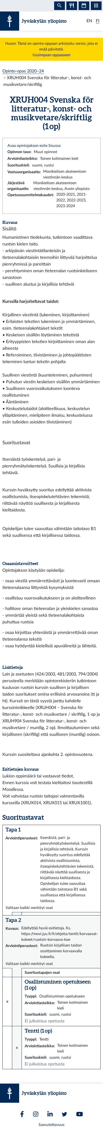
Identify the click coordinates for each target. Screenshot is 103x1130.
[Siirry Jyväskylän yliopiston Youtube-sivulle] (79, 1114)
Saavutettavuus (51, 1125)
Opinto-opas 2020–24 (23, 71)
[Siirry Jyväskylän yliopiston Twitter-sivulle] (64, 1114)
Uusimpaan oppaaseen (51, 55)
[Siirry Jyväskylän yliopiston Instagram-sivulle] (35, 1114)
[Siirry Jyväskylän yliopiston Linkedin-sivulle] (50, 1114)
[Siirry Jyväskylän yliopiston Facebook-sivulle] (22, 1114)
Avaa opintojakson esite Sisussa (34, 146)
